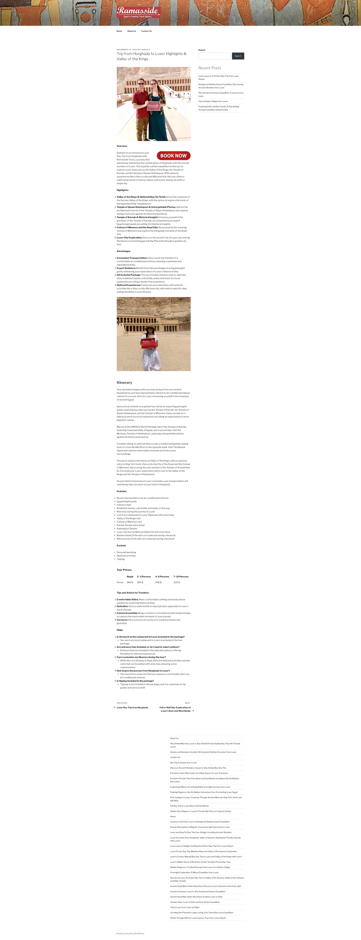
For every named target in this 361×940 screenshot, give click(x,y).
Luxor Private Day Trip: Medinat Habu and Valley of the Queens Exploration (203, 851)
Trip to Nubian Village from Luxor (213, 101)
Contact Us (146, 31)
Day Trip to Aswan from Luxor (183, 762)
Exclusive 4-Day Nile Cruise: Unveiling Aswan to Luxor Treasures (199, 773)
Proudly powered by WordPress (130, 933)
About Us (131, 31)
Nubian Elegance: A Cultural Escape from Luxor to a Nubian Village (200, 867)
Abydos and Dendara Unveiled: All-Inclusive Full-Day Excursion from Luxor (203, 752)
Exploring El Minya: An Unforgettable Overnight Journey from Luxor (200, 787)
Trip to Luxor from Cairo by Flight (184, 907)
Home (119, 31)
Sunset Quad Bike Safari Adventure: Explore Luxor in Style (196, 896)
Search (201, 50)
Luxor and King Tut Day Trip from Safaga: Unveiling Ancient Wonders (201, 832)
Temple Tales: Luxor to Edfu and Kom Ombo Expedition (195, 902)
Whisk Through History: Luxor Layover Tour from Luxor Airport (198, 918)
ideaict (146, 50)
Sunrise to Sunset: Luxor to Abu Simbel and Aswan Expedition (197, 891)
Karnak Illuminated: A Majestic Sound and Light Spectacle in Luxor (200, 827)
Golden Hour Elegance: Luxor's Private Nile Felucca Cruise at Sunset (200, 811)
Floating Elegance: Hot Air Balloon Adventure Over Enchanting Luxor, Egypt (204, 792)
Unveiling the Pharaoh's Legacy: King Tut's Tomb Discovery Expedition (201, 912)
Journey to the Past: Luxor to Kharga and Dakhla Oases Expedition (200, 821)
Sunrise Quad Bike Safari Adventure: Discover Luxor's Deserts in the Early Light (205, 886)
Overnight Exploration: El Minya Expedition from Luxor (194, 872)
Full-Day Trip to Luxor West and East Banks (189, 806)
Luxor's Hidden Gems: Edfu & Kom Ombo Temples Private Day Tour (200, 862)
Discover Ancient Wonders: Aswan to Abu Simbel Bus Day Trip (198, 768)
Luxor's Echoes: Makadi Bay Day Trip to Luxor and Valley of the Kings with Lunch (206, 856)
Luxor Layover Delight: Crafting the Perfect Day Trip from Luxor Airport (201, 846)
